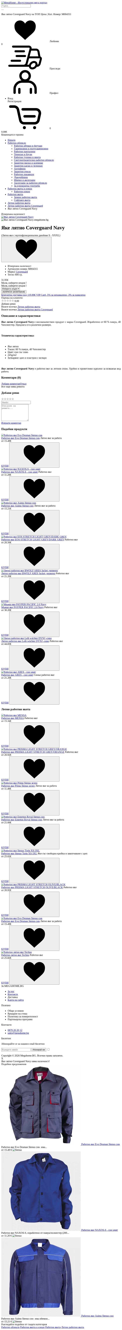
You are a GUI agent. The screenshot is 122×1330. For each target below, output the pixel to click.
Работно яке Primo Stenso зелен (18, 785)
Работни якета (53, 1327)
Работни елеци (22, 191)
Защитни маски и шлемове (28, 163)
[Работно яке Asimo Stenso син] (18, 503)
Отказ (23, 383)
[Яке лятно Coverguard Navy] (17, 217)
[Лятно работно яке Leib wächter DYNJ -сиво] (26, 638)
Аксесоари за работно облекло (30, 183)
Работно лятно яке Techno (15, 955)
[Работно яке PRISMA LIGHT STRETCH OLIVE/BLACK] (33, 884)
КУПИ (5, 466)
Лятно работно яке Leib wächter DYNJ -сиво (25, 641)
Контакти (13, 994)
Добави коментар (10, 383)
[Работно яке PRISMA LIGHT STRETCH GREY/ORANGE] (34, 749)
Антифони (20, 168)
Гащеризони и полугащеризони (31, 148)
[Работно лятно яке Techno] (16, 952)
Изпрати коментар (11, 423)
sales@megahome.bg (18, 1033)
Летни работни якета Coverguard (35, 309)
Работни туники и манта (27, 157)
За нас (11, 991)
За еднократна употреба (27, 185)
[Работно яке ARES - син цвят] (18, 672)
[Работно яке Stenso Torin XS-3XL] (20, 850)
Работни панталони (24, 151)
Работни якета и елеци (32, 1327)
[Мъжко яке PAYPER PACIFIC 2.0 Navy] (23, 604)
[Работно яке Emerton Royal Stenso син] (23, 816)
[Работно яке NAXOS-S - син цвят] (20, 469)
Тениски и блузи (23, 154)
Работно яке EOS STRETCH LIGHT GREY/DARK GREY (32, 539)
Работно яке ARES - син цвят (17, 675)
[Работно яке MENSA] (14, 715)
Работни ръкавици (24, 174)
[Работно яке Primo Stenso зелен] (19, 783)
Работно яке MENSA (12, 718)
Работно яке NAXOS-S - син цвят (19, 472)
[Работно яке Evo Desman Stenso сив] (21, 435)
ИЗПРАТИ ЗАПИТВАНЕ (14, 292)
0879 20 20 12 (15, 1030)
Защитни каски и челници (28, 165)
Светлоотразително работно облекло (34, 160)
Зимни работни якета (25, 197)
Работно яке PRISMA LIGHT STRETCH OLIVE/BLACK (32, 887)
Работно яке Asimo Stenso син (17, 505)
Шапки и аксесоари (24, 180)
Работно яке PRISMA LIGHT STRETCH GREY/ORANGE (32, 752)
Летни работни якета (28, 306)
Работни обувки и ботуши (28, 145)
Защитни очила (22, 171)
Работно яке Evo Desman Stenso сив (20, 438)
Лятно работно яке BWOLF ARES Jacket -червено (28, 573)
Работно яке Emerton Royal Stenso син (21, 819)
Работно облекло (10, 1327)
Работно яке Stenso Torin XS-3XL (19, 853)
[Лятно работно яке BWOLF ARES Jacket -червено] (29, 570)
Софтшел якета (22, 200)
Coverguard (22, 271)
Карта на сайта (16, 1000)
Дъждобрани (21, 177)
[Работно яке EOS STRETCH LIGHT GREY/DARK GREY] (34, 536)
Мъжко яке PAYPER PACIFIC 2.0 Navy (22, 607)
